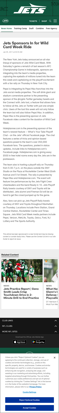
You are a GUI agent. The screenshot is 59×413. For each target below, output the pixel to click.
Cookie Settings (29, 392)
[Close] (55, 358)
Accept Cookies (29, 408)
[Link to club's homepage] (5, 20)
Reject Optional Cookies (29, 400)
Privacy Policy (36, 387)
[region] (29, 383)
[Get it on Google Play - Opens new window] (38, 343)
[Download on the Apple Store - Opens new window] (20, 342)
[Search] (50, 21)
